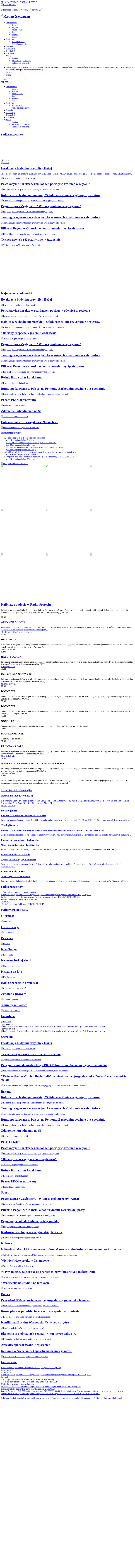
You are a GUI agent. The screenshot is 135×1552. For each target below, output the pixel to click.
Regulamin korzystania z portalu (65, 1398)
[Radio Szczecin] (8, 4)
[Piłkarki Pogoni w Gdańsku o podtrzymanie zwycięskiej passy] (28, 234)
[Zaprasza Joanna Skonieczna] (13, 988)
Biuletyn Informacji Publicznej (27, 1393)
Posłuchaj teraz (46, 1393)
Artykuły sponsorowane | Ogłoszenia (25, 1344)
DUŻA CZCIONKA (72, 1393)
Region (15, 27)
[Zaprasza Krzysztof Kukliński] (7, 932)
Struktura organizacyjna (21, 60)
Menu (8, 75)
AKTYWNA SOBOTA (13, 622)
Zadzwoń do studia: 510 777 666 (15, 1391)
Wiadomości (11, 23)
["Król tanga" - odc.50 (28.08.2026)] (7, 955)
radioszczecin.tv (12, 886)
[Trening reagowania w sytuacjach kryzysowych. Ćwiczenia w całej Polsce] (33, 223)
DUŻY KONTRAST (90, 1393)
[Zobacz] (5, 163)
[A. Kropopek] (11, 966)
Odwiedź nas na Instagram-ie (89, 67)
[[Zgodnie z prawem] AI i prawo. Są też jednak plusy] (10, 999)
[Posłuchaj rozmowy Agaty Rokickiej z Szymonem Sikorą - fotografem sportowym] (6, 1022)
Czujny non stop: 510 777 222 (41, 1391)
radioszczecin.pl (98, 1391)
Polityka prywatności (87, 1398)
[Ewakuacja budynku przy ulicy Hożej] (18, 178)
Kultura (15, 34)
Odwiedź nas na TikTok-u (113, 67)
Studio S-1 (10, 51)
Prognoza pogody (83, 1391)
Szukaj (40, 70)
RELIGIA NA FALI (12, 746)
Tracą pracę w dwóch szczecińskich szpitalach (25, 439)
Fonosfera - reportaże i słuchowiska (20, 840)
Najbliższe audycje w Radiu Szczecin (26, 604)
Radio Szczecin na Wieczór (15, 854)
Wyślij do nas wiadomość (26, 70)
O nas (8, 56)
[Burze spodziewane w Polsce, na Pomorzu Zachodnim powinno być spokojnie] (35, 394)
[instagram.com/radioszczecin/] (14, 463)
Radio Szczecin (18, 41)
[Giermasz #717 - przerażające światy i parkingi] (6, 921)
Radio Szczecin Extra (21, 44)
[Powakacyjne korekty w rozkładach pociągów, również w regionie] (30, 189)
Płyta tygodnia (9, 810)
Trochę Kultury (9, 825)
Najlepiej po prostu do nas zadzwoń (21, 67)
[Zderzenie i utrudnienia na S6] (14, 416)
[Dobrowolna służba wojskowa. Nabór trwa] (20, 427)
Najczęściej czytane (11, 432)
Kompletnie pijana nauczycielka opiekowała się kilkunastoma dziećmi (35, 448)
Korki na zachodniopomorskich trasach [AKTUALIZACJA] (31, 443)
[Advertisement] (67, 264)
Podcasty (10, 39)
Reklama (10, 53)
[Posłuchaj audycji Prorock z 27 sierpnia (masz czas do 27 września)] (5, 944)
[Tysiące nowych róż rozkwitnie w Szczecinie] (21, 245)
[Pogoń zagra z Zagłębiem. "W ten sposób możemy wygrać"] (27, 212)
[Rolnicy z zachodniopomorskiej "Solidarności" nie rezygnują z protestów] (32, 200)
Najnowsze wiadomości (16, 293)
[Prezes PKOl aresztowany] (13, 405)
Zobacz (4, 805)
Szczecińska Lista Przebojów (16, 790)
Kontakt (15, 58)
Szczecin (15, 25)
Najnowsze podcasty (14, 909)
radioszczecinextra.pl (114, 1391)
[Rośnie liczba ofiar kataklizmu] (14, 383)
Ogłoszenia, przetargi (20, 63)
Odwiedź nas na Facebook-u (49, 67)
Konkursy (10, 49)
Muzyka (9, 46)
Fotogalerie (9, 1362)
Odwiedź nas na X (69, 67)
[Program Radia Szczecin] (1, 615)
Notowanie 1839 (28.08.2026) (17, 795)
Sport (14, 32)
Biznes (14, 37)
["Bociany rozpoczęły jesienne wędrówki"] (19, 338)
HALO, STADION (11, 656)
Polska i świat (17, 30)
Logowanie (58, 1393)
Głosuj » (11, 805)
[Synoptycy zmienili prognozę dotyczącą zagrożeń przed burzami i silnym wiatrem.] (35, 1125)
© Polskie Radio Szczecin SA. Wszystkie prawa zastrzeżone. (26, 1398)
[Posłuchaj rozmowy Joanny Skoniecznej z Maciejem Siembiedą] (8, 977)
